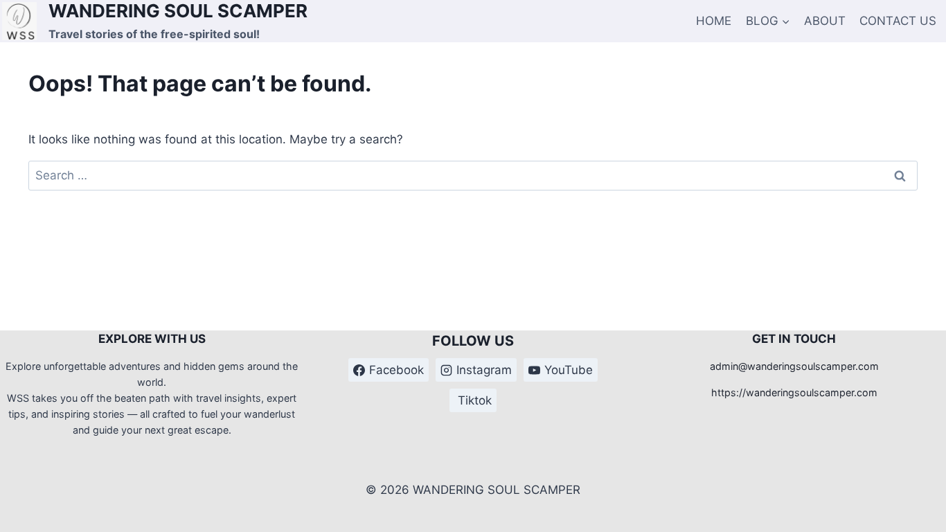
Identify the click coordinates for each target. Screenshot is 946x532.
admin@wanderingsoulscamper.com (794, 366)
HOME (713, 21)
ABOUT (825, 21)
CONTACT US (897, 21)
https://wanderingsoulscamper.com (794, 392)
